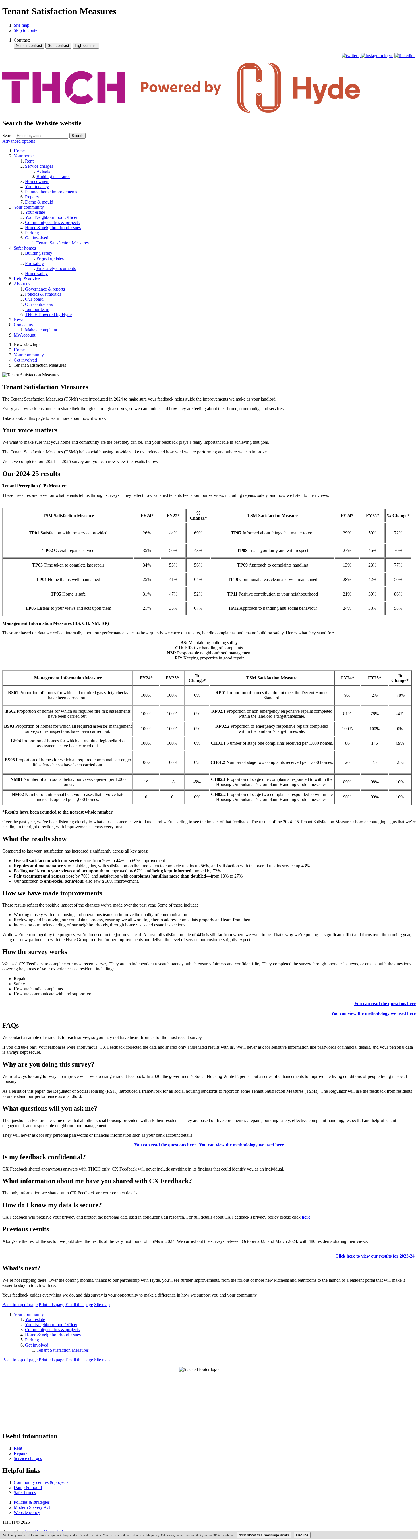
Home (19, 349)
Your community (29, 354)
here (306, 1217)
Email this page (79, 1304)
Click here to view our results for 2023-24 (375, 1256)
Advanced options (18, 141)
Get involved (25, 360)
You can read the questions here (385, 1003)
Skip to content (27, 30)
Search (8, 135)
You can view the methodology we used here (373, 1013)
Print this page (51, 1304)
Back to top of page (20, 1304)
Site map (21, 25)
